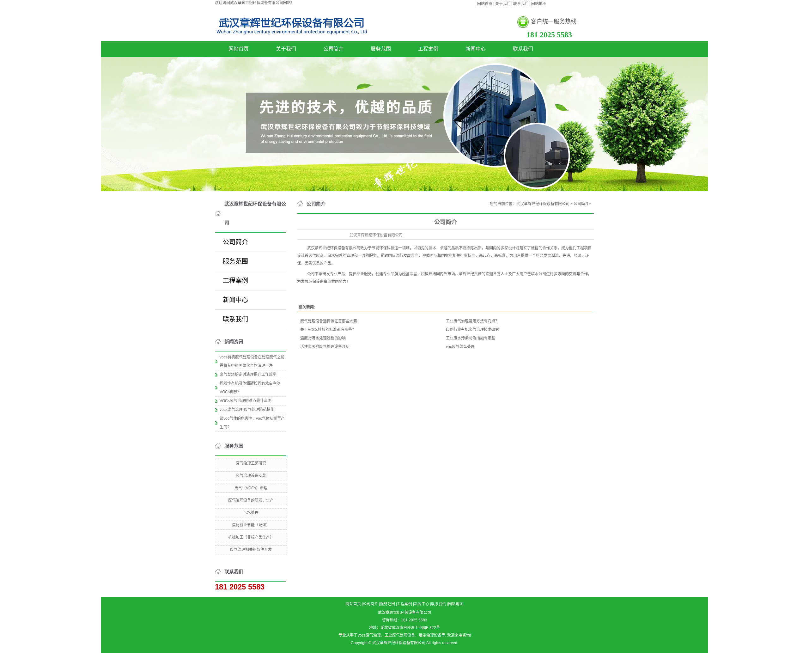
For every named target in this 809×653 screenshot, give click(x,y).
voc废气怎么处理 (460, 347)
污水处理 (251, 512)
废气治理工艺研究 (251, 463)
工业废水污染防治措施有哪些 (470, 338)
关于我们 (502, 4)
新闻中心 (475, 49)
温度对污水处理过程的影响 (323, 338)
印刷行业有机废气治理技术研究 (472, 329)
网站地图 (538, 4)
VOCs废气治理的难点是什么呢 (245, 401)
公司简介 (333, 49)
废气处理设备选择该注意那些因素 (328, 321)
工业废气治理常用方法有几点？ (472, 321)
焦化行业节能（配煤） (251, 525)
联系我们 (520, 4)
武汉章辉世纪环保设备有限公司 (542, 204)
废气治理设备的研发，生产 (251, 500)
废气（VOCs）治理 (250, 488)
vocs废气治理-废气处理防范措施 (247, 409)
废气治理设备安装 (251, 475)
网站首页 (484, 4)
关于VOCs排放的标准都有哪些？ (328, 329)
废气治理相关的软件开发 (251, 549)
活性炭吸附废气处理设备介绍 (325, 347)
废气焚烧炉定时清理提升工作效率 (248, 374)
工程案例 (428, 49)
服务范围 (381, 49)
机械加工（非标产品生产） (251, 537)
